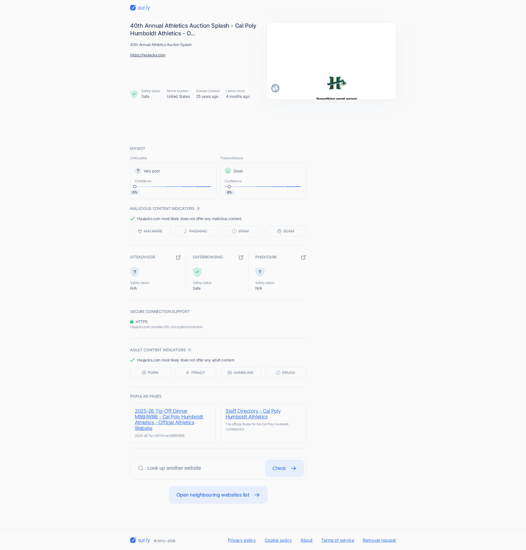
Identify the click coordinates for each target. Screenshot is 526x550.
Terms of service (337, 540)
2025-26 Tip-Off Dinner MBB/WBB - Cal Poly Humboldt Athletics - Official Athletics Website (169, 419)
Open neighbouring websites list (213, 495)
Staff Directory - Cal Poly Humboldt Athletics (253, 414)
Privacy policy (242, 540)
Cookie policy (278, 540)
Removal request (379, 540)
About (307, 540)
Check (279, 468)
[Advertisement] (263, 122)
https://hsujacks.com (147, 55)
